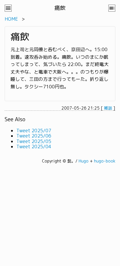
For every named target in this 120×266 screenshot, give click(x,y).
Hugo (84, 161)
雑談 (108, 108)
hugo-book (104, 161)
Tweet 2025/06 (33, 136)
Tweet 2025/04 (33, 146)
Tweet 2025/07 (33, 130)
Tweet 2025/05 (33, 141)
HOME (11, 19)
